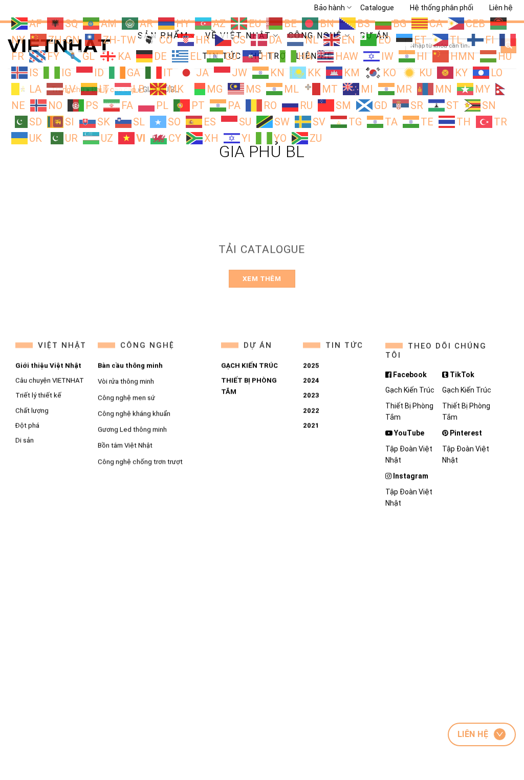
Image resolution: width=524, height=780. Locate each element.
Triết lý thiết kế (38, 395)
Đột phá (27, 425)
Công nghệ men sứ (126, 398)
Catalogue (377, 8)
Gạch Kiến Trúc (409, 389)
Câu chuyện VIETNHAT (49, 380)
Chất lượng (32, 411)
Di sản (24, 440)
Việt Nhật (62, 345)
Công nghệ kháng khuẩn (133, 414)
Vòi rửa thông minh (125, 381)
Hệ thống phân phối (441, 8)
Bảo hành (329, 8)
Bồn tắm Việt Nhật (124, 445)
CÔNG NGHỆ (147, 345)
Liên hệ (501, 8)
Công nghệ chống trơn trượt (139, 462)
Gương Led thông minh (131, 430)
